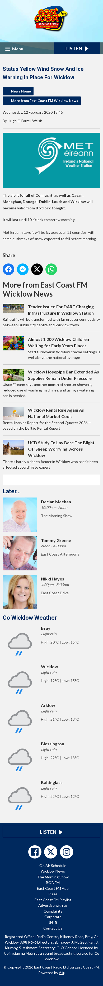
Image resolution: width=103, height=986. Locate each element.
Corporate (53, 916)
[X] (50, 852)
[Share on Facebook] (8, 269)
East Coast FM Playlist (53, 899)
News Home (21, 91)
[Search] (95, 479)
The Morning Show (53, 877)
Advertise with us (53, 905)
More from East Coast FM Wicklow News (44, 101)
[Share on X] (37, 269)
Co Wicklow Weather (30, 617)
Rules (53, 894)
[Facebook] (34, 852)
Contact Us (52, 928)
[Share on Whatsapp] (51, 269)
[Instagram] (66, 852)
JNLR (53, 922)
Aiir (61, 972)
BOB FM (53, 882)
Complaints (53, 911)
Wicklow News (53, 871)
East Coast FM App (53, 888)
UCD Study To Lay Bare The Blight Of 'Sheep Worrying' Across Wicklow (61, 449)
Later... (12, 491)
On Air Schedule (52, 865)
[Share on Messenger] (23, 269)
